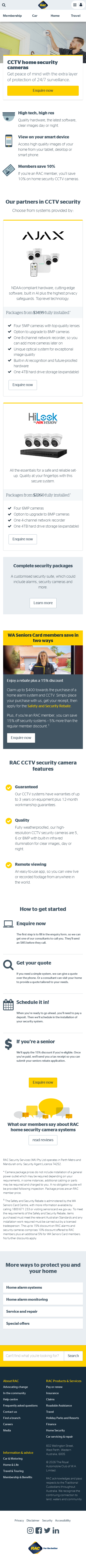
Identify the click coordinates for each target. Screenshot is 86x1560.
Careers (8, 1424)
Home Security (55, 1430)
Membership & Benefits (17, 1477)
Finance (51, 1424)
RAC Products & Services (63, 1381)
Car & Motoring (13, 1458)
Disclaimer (33, 1520)
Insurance (52, 1393)
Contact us (10, 1411)
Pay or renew (54, 1387)
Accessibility (63, 1520)
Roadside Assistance (59, 1405)
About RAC (11, 1381)
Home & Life (11, 1464)
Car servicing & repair (59, 1436)
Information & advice (18, 1452)
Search (73, 1356)
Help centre (10, 1399)
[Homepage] (43, 1547)
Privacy (19, 1520)
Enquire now (43, 91)
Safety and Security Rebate (49, 706)
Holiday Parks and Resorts (62, 1418)
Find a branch (11, 1418)
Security (47, 1520)
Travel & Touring (13, 1471)
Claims (50, 1399)
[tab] (12, 16)
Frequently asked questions (20, 1405)
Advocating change (15, 1387)
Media (7, 1430)
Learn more (43, 603)
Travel (50, 1411)
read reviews (43, 1140)
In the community (14, 1393)
